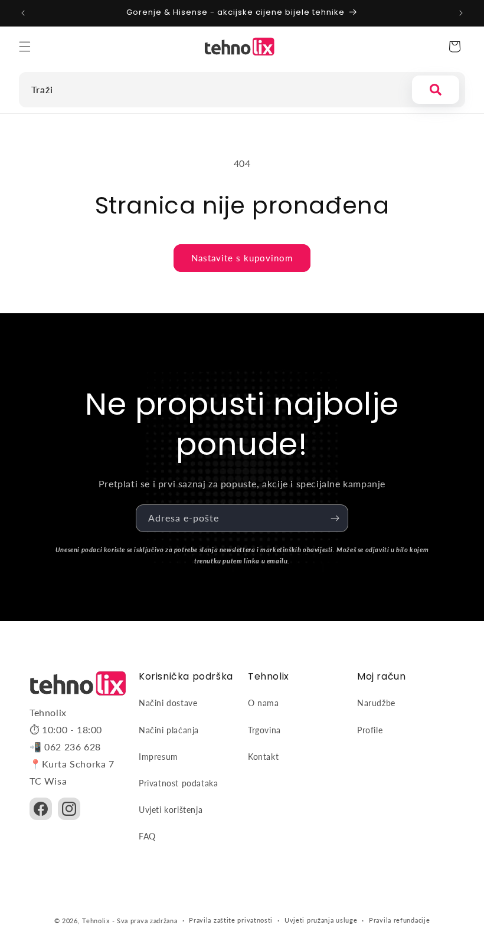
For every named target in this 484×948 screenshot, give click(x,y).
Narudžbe (376, 703)
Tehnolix (96, 920)
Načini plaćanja (169, 730)
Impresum (158, 757)
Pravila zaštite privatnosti (231, 920)
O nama (263, 703)
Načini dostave (168, 703)
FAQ (147, 836)
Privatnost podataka (178, 783)
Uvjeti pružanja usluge (320, 920)
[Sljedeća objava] (461, 13)
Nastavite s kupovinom (242, 257)
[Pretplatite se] (335, 518)
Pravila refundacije (399, 920)
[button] (25, 47)
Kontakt (263, 757)
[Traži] (435, 89)
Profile (369, 730)
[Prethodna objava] (23, 13)
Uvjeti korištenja (170, 810)
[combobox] (212, 89)
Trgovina (264, 730)
